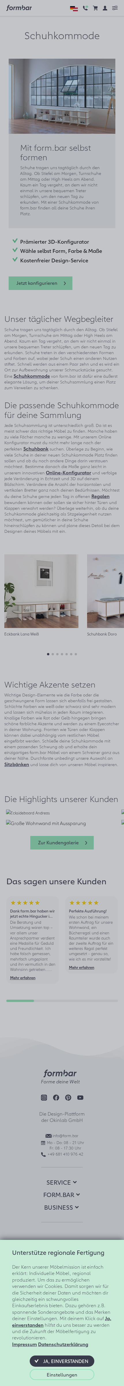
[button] (62, 1361)
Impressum (24, 1344)
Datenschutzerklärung (63, 1344)
